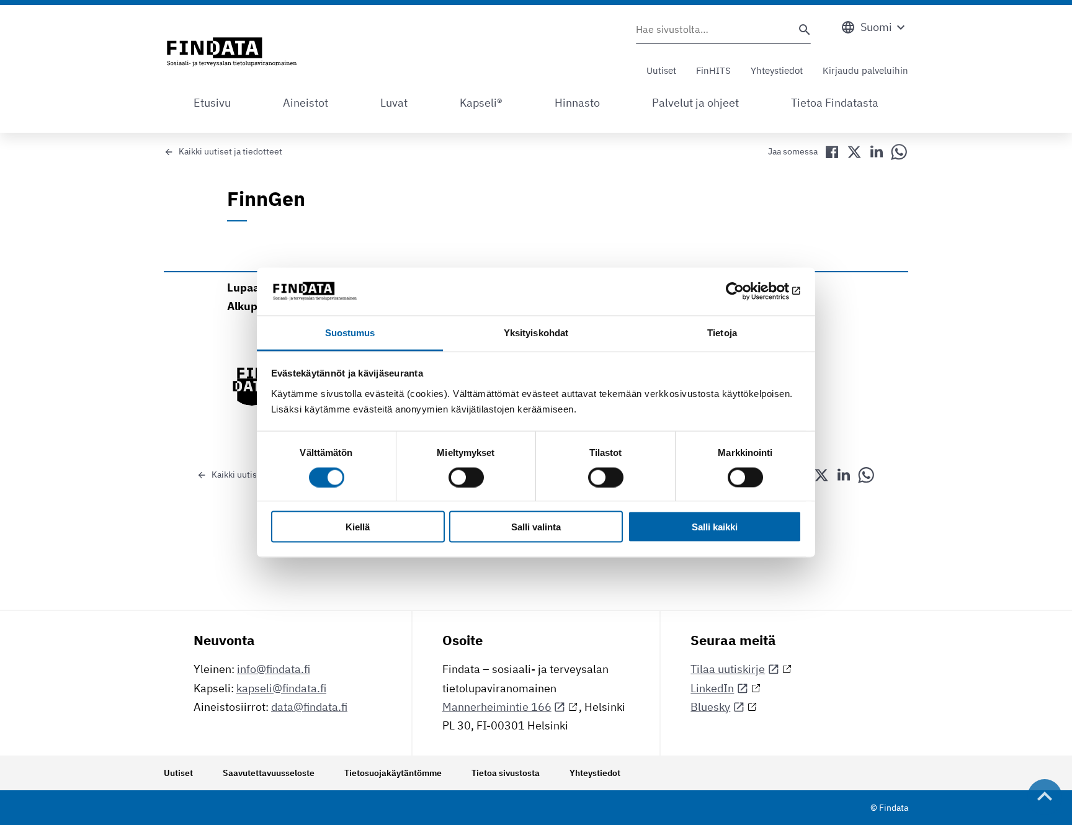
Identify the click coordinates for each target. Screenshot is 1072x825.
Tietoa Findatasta (834, 103)
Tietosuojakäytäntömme (393, 772)
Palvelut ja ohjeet (695, 103)
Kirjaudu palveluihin (865, 70)
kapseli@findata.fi (281, 688)
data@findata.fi (309, 707)
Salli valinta (536, 527)
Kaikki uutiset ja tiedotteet (230, 151)
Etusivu (212, 103)
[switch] (466, 477)
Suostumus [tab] (350, 332)
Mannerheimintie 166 (497, 707)
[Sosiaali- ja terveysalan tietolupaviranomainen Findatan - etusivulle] (232, 52)
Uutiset (661, 70)
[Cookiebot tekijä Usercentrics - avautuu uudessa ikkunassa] (747, 291)
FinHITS (713, 70)
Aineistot (305, 103)
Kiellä (358, 527)
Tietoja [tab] (722, 332)
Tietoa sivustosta (505, 772)
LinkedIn (712, 688)
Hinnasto (577, 103)
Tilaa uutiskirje (727, 669)
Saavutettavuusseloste (269, 772)
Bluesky (710, 707)
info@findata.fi (273, 669)
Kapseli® (481, 103)
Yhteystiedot (777, 70)
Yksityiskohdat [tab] (536, 332)
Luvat (394, 103)
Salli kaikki (715, 527)
